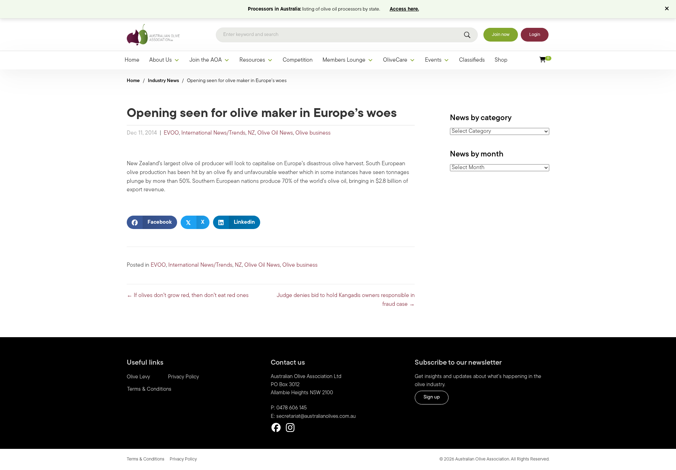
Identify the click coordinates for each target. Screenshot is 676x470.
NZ (251, 133)
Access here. (404, 9)
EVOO (171, 133)
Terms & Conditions (149, 389)
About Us (160, 60)
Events (433, 60)
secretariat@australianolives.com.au (316, 416)
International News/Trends (213, 133)
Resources (252, 60)
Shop (501, 60)
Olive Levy (138, 377)
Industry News (163, 81)
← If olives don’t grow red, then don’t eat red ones (188, 295)
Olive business (313, 133)
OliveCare (395, 60)
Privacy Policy (183, 377)
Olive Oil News (275, 133)
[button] (667, 9)
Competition (298, 60)
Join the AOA (205, 60)
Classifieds (472, 60)
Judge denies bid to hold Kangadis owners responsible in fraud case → (346, 300)
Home (132, 60)
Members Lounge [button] (344, 60)
